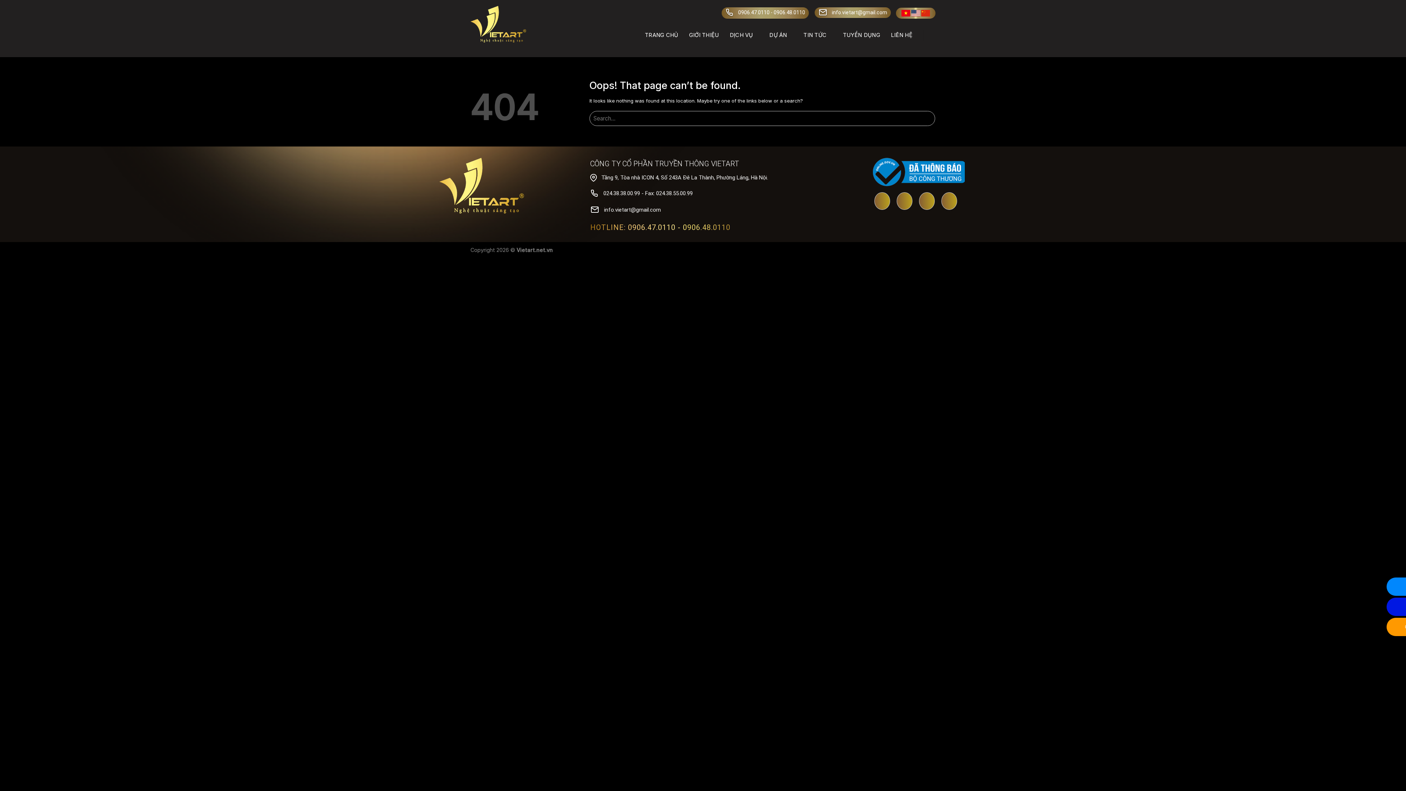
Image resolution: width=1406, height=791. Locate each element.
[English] (915, 13)
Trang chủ (661, 34)
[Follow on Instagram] (949, 201)
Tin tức (814, 34)
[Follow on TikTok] (927, 201)
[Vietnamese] (905, 13)
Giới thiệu (704, 34)
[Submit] (928, 119)
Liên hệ (901, 34)
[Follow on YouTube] (882, 201)
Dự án (778, 34)
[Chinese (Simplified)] (925, 13)
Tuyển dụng (861, 34)
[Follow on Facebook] (904, 201)
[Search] (932, 35)
